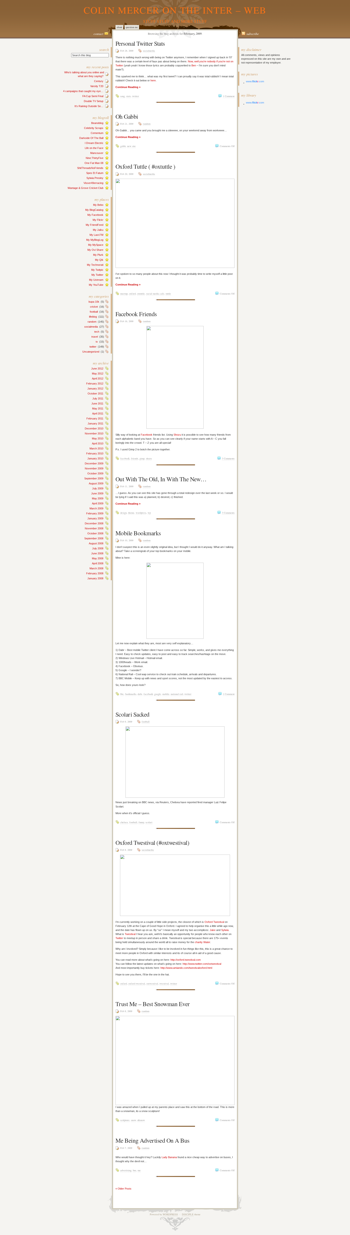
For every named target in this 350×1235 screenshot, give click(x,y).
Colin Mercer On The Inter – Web (175, 10)
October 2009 (95, 473)
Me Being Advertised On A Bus (152, 1140)
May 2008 (97, 558)
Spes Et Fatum (94, 173)
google (157, 694)
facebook (125, 458)
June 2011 (97, 403)
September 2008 (93, 538)
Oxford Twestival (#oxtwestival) (152, 842)
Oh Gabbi (126, 116)
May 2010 (97, 438)
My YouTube (96, 284)
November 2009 (94, 468)
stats (128, 96)
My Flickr (98, 219)
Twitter (119, 938)
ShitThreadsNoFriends (90, 168)
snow (133, 1120)
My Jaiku (98, 229)
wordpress (141, 512)
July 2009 (97, 488)
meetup (124, 293)
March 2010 (96, 448)
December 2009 (94, 463)
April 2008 (97, 563)
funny (141, 822)
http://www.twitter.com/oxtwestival (202, 963)
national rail (177, 694)
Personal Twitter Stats (140, 43)
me (139, 1170)
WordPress (170, 1214)
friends (134, 458)
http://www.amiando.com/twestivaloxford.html (186, 967)
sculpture (125, 1120)
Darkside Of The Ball (91, 138)
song (122, 96)
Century (98, 81)
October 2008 (95, 533)
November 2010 (94, 433)
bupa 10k (94, 301)
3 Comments (228, 458)
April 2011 (97, 413)
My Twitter (97, 274)
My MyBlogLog (94, 239)
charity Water (202, 942)
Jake (212, 930)
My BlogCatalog (94, 209)
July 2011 (97, 398)
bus (134, 1170)
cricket (94, 306)
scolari (148, 822)
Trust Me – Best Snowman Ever (152, 1004)
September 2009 (93, 478)
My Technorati (95, 264)
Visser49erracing (93, 183)
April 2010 (97, 443)
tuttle (168, 293)
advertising (125, 1170)
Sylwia (225, 930)
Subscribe (252, 34)
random (92, 321)
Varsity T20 (96, 86)
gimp (142, 458)
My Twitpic (97, 269)
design (123, 512)
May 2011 (97, 408)
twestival (164, 983)
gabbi (123, 146)
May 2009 (97, 498)
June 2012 (97, 368)
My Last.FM (96, 234)
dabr (140, 694)
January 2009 (95, 518)
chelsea (124, 822)
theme (131, 512)
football (94, 311)
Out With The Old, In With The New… (161, 479)
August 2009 (96, 483)
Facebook (146, 434)
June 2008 (97, 553)
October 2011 (95, 393)
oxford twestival (136, 983)
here (153, 80)
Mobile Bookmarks (138, 533)
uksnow (141, 1120)
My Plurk (98, 254)
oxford (132, 293)
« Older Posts (123, 1188)
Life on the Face (94, 148)
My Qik (99, 259)
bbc (122, 694)
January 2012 (95, 388)
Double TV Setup (93, 101)
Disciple (188, 1214)
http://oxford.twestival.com (185, 959)
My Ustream (96, 279)
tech (96, 331)
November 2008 (94, 528)
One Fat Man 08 (94, 163)
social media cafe (155, 293)
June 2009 (97, 493)
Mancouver (96, 153)
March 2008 (96, 568)
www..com (255, 81)
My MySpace (95, 244)
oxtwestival (152, 983)
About (119, 27)
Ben (193, 65)
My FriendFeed (94, 224)
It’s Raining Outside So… (89, 106)
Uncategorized (90, 351)
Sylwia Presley (94, 178)
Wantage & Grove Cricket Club (85, 188)
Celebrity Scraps (93, 128)
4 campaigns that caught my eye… (83, 91)
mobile (165, 694)
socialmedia (91, 326)
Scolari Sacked (132, 714)
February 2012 (94, 383)
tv (97, 341)
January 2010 (95, 458)
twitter (93, 346)
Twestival (130, 934)
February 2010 (94, 453)
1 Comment (229, 96)
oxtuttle (141, 293)
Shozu (177, 434)
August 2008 (96, 543)
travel (94, 336)
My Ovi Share (95, 249)
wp (149, 512)
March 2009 (96, 508)
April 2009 (97, 503)
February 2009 (94, 513)
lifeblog (93, 316)
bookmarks (130, 694)
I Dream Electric (94, 143)
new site (131, 146)
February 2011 (94, 418)
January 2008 (95, 578)
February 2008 (94, 573)
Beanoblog (97, 123)
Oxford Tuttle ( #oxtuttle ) (145, 166)
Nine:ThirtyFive (94, 158)
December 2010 (94, 428)
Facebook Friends (136, 314)
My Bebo (98, 204)
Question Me (132, 27)
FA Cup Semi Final (92, 96)
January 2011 (95, 423)
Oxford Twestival (214, 921)
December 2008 (94, 523)
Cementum (97, 133)
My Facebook (95, 214)
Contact (98, 34)
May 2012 (97, 373)
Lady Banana (169, 1157)
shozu (149, 458)
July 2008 (97, 548)
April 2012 (97, 378)
